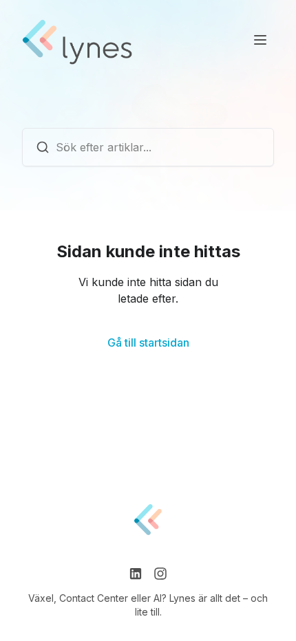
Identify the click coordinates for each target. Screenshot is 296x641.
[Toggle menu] (260, 40)
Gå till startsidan (148, 342)
